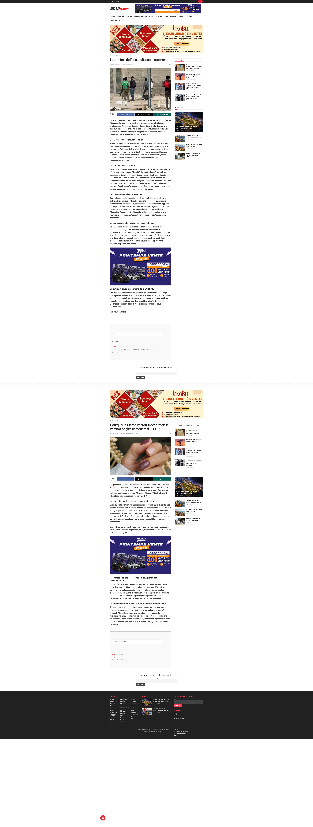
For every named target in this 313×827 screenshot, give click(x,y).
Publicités (113, 20)
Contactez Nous (180, 718)
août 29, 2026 (180, 130)
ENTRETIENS (113, 712)
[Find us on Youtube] (179, 714)
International (123, 699)
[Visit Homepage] (120, 8)
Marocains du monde (176, 16)
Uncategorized (135, 714)
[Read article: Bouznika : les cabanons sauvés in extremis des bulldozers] (180, 156)
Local (121, 715)
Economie (144, 16)
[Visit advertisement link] (168, 8)
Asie (111, 706)
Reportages (134, 703)
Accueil (112, 16)
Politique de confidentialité (181, 731)
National (133, 699)
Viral (132, 718)
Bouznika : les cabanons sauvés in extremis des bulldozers (193, 155)
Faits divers (130, 64)
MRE (121, 722)
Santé (132, 708)
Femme (112, 722)
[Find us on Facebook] (174, 714)
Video (166, 16)
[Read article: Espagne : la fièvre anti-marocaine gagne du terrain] (180, 138)
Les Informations (123, 710)
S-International (135, 706)
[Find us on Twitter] (177, 714)
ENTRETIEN (189, 16)
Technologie (134, 712)
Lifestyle (159, 16)
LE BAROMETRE (124, 708)
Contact (121, 20)
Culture (129, 16)
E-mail (156, 371)
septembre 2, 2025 (114, 64)
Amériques (113, 703)
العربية (200, 1)
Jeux (121, 706)
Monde (122, 720)
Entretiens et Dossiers (113, 715)
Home (111, 55)
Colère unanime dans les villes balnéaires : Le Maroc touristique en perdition (194, 66)
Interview (122, 701)
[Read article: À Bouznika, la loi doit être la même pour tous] (180, 147)
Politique (137, 16)
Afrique (112, 701)
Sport (151, 16)
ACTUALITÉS (120, 16)
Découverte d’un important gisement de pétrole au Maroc (193, 76)
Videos (132, 716)
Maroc (135, 433)
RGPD (175, 735)
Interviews (123, 703)
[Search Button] (202, 18)
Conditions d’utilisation (180, 733)
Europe (112, 717)
